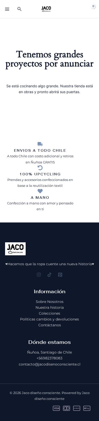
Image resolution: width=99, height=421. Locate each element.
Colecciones (49, 313)
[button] (19, 9)
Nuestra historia (50, 307)
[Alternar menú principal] (7, 9)
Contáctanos (49, 325)
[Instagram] (39, 274)
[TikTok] (49, 274)
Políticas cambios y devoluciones (49, 319)
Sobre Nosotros (49, 301)
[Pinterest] (60, 274)
